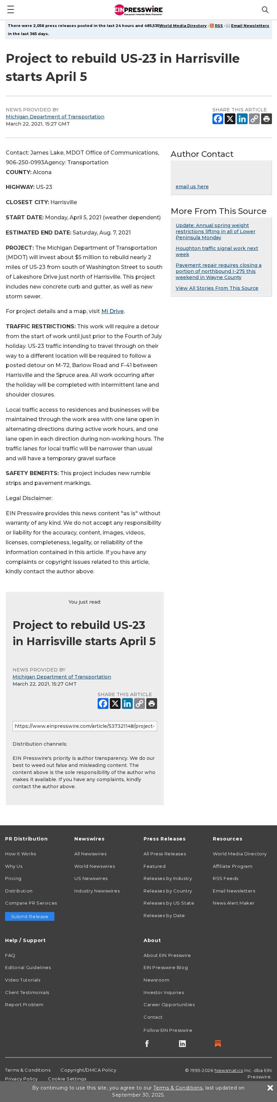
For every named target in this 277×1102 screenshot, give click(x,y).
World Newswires (94, 866)
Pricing (13, 878)
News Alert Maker (234, 903)
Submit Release (30, 916)
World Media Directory (183, 25)
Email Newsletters (250, 25)
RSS (219, 25)
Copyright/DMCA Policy (88, 1070)
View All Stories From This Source (217, 288)
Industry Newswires (97, 890)
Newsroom (156, 980)
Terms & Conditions (27, 1070)
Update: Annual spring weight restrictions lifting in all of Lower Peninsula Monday (215, 231)
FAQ (10, 955)
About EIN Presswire (167, 955)
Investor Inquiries (164, 992)
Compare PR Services (31, 903)
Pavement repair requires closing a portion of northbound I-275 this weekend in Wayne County (218, 271)
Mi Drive (112, 311)
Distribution (19, 890)
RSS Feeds (225, 878)
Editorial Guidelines (28, 967)
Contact (153, 1017)
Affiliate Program (233, 866)
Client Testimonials (27, 992)
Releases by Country (168, 890)
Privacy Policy (21, 1078)
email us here (192, 187)
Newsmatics (229, 1070)
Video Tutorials (22, 980)
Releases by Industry (168, 878)
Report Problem (24, 1004)
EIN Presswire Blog (166, 967)
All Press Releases (165, 853)
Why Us (13, 866)
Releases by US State (169, 903)
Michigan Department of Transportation (55, 117)
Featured (155, 866)
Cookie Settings (67, 1078)
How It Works (20, 853)
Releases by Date (164, 915)
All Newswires (90, 853)
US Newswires (91, 878)
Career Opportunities (169, 1004)
